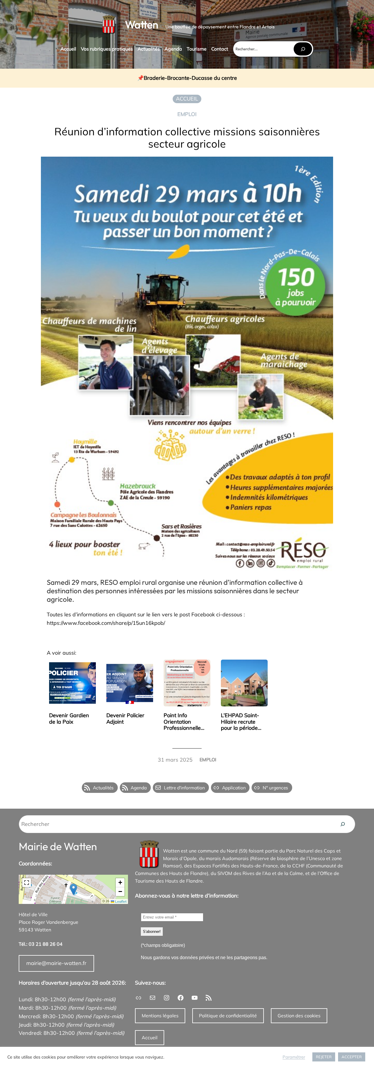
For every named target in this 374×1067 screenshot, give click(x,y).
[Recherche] (343, 824)
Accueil (149, 1037)
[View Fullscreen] (26, 882)
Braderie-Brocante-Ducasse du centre (190, 78)
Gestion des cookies (299, 1015)
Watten (141, 24)
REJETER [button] (324, 1056)
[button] (73, 889)
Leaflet (120, 901)
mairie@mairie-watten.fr (56, 963)
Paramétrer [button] (294, 1057)
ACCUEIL (187, 98)
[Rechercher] (303, 49)
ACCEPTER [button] (352, 1056)
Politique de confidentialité (228, 1015)
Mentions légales (160, 1015)
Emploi (187, 114)
